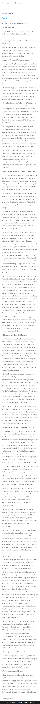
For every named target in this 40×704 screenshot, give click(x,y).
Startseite (5, 13)
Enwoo (18, 702)
